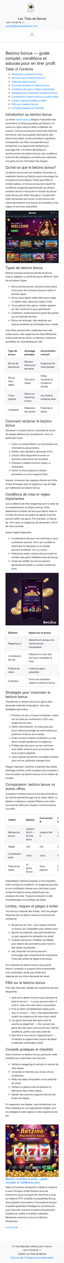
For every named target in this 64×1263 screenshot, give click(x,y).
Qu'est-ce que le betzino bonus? (28, 77)
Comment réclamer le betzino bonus (30, 85)
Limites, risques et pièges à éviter (29, 100)
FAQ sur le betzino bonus (24, 104)
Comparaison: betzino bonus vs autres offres (34, 96)
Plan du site (17, 1257)
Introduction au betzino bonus (27, 74)
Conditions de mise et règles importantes (32, 89)
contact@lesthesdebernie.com (22, 26)
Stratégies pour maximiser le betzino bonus (34, 92)
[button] (10, 1176)
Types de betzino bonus (23, 81)
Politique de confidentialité (39, 1257)
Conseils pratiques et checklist (27, 108)
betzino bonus (22, 119)
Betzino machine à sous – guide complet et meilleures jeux (27, 1180)
